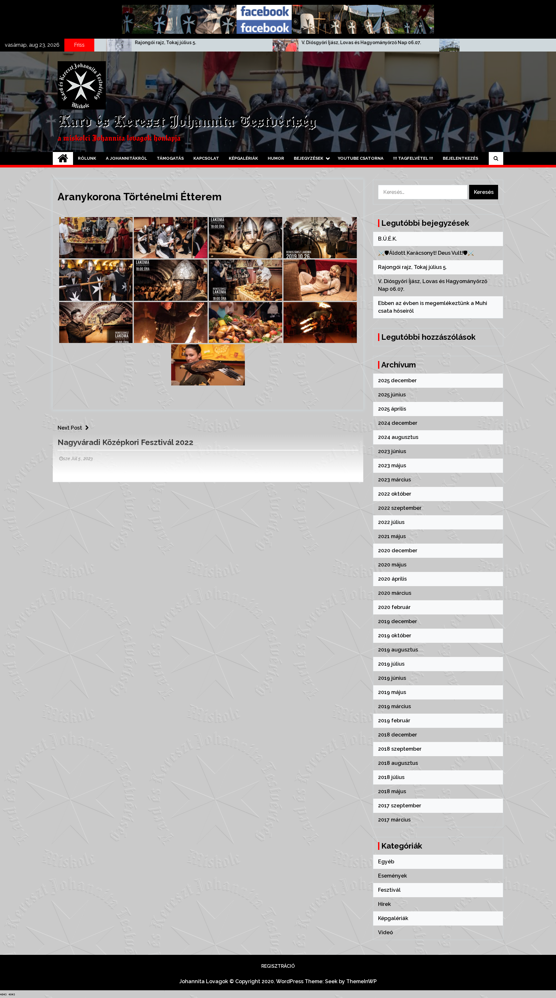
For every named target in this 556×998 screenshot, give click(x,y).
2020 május (392, 565)
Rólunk (87, 158)
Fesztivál (389, 890)
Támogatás (170, 158)
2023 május (392, 465)
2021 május (392, 536)
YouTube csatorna (361, 158)
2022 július (391, 522)
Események (392, 876)
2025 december (397, 380)
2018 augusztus (398, 763)
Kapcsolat (206, 158)
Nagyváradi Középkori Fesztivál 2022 (125, 442)
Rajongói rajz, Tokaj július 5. (72, 42)
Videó (385, 932)
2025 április (392, 409)
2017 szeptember (399, 806)
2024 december (397, 423)
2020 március (394, 593)
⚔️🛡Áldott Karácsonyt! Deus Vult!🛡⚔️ (426, 253)
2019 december (397, 621)
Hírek (384, 904)
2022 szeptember (400, 508)
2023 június (392, 451)
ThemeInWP (361, 981)
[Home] (63, 158)
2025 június (392, 395)
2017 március (394, 820)
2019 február (394, 721)
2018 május (392, 791)
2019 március (394, 706)
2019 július (391, 664)
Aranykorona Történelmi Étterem (140, 197)
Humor (276, 158)
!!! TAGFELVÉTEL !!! (413, 158)
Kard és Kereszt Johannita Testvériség (187, 122)
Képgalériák (243, 158)
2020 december (397, 550)
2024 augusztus (398, 437)
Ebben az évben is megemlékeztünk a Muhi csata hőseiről (439, 42)
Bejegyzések (308, 158)
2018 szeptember (400, 749)
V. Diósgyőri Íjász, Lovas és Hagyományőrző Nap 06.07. (268, 42)
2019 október (394, 635)
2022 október (394, 494)
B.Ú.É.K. (387, 239)
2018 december (397, 735)
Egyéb (386, 862)
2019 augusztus (398, 650)
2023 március (394, 480)
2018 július (391, 777)
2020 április (392, 579)
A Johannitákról (126, 158)
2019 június (392, 678)
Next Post (70, 428)
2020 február (394, 607)
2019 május (392, 692)
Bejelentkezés (460, 158)
